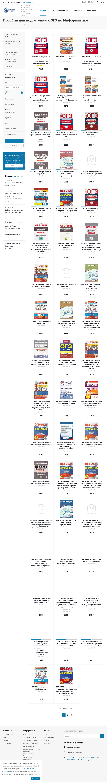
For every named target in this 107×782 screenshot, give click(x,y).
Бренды (47, 740)
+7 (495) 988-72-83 (74, 747)
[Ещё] (101, 10)
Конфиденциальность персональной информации (31, 751)
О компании (8, 734)
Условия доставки (30, 740)
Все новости (18, 176)
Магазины (7, 743)
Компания (7, 731)
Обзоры (47, 743)
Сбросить (14, 145)
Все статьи (19, 222)
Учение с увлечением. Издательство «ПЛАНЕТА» (13, 245)
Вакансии (7, 740)
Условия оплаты (29, 737)
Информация (29, 731)
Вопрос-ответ (49, 737)
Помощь (26, 734)
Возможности (28, 746)
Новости (6, 737)
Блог (45, 734)
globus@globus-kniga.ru (75, 752)
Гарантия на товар (30, 743)
